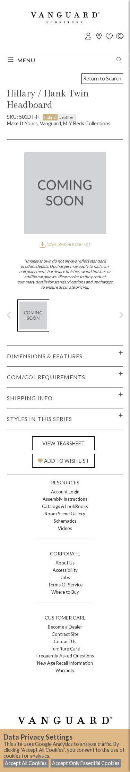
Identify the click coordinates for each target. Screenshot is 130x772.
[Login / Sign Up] (88, 36)
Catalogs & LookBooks (65, 506)
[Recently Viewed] (119, 36)
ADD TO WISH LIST (66, 461)
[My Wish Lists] (109, 36)
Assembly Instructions (65, 499)
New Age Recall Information (65, 663)
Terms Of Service (65, 584)
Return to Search (102, 78)
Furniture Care (65, 649)
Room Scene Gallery (65, 513)
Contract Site (65, 634)
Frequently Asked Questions (65, 655)
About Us (65, 563)
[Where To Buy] (99, 36)
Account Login (65, 491)
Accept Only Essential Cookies (86, 763)
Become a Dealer (65, 627)
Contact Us (65, 641)
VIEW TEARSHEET (63, 443)
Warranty (65, 670)
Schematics (65, 521)
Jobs (65, 577)
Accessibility (65, 570)
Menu (26, 60)
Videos (65, 528)
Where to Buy (65, 592)
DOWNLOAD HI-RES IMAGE (68, 244)
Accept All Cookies (26, 763)
